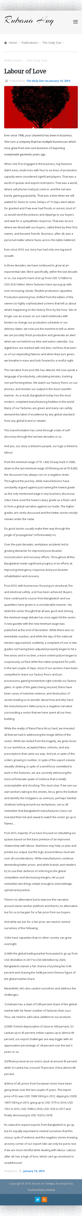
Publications (29, 43)
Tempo (49, 1183)
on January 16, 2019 (48, 81)
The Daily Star (51, 43)
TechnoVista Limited (41, 1190)
